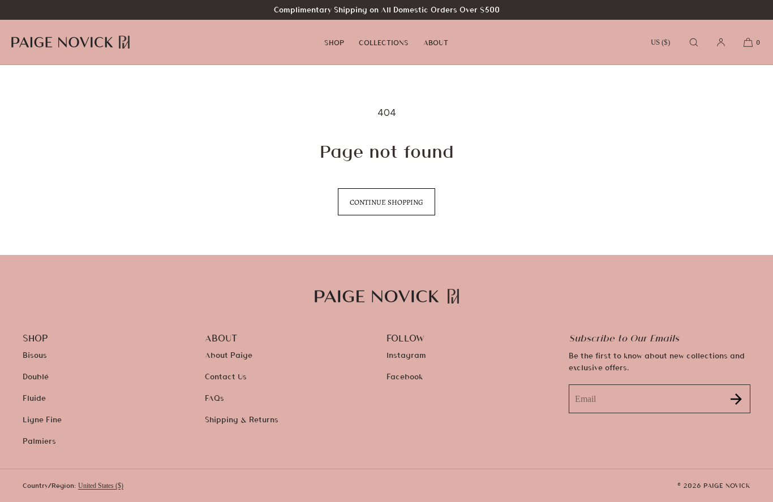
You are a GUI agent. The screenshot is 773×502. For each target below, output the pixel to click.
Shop (334, 42)
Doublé (36, 376)
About (435, 42)
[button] (693, 42)
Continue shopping (386, 202)
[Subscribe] (736, 398)
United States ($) (100, 486)
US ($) (660, 42)
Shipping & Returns (241, 419)
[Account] (720, 42)
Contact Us (226, 376)
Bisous (35, 355)
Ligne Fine (42, 419)
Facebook (404, 376)
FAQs (214, 398)
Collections (384, 42)
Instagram (406, 355)
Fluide (34, 398)
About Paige (228, 355)
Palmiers (39, 440)
